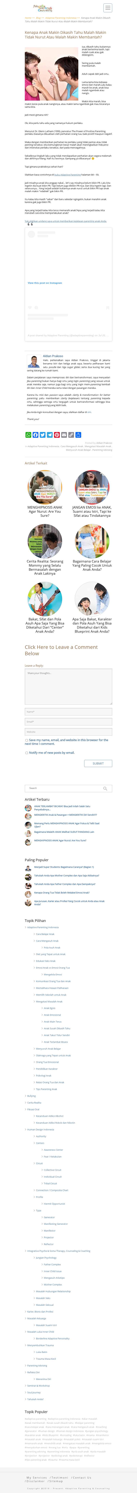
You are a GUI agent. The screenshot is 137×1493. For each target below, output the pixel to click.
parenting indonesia (59, 1451)
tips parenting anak (36, 1459)
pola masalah (99, 1451)
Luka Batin (41, 1352)
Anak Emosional (52, 1014)
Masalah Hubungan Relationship (53, 1291)
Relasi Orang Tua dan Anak (50, 1082)
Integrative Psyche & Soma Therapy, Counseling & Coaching (58, 1251)
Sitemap (56, 1481)
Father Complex (52, 1264)
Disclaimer (36, 1481)
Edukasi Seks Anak (45, 961)
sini (89, 412)
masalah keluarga (53, 1439)
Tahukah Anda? (35, 1399)
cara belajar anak (35, 1427)
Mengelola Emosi (53, 974)
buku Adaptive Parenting (67, 174)
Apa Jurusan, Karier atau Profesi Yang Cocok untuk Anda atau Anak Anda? (69, 903)
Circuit (39, 1163)
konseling (66, 1435)
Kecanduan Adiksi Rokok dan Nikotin (55, 1122)
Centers (40, 1143)
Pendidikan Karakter (47, 1068)
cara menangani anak (58, 1427)
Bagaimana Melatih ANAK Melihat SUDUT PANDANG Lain (64, 831)
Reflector (49, 1244)
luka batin (79, 1435)
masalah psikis (72, 1439)
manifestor (103, 1435)
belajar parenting (85, 1422)
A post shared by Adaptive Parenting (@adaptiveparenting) (61, 335)
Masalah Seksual (45, 1304)
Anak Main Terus (53, 1021)
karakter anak (33, 1435)
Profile (39, 1197)
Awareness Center (53, 1149)
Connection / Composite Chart (52, 1190)
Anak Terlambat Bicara (56, 1042)
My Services (37, 1477)
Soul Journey (34, 1392)
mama (91, 1435)
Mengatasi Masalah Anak (98, 446)
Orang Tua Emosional (47, 1062)
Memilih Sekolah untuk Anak (51, 994)
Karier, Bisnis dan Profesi (40, 1311)
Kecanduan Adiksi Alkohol (49, 1116)
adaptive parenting (36, 1418)
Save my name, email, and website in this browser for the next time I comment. (66, 742)
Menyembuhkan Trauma (40, 1345)
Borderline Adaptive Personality (53, 1338)
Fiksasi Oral (33, 1109)
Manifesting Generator (56, 1223)
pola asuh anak (81, 1451)
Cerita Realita (34, 1102)
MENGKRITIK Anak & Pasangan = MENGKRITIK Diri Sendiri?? (65, 814)
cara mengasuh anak (83, 1427)
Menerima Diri (43, 1379)
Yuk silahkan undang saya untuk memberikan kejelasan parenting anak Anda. (66, 221)
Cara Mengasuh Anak (72, 446)
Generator (49, 1217)
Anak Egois (49, 1008)
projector (45, 1455)
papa (73, 1447)
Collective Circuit (52, 1170)
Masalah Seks (43, 1298)
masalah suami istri (93, 1439)
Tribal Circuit (50, 1183)
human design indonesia (71, 1431)
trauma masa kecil (70, 1459)
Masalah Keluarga (36, 1318)
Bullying (31, 1095)
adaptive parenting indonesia (64, 1418)
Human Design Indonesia (40, 1129)
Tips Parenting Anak (46, 1089)
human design (47, 1431)
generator (31, 1431)
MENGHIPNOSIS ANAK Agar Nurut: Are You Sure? (60, 840)
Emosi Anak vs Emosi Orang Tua (53, 967)
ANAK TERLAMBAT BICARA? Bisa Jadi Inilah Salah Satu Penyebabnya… (62, 808)
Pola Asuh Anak (52, 947)
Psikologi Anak (43, 1075)
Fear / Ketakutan (53, 1156)
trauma (53, 1459)
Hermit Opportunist (54, 1203)
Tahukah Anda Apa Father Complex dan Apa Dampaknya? (64, 884)
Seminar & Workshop (38, 1385)
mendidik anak (53, 1443)
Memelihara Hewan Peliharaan (52, 988)
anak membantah (35, 1422)
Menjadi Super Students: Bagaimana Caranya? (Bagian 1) (64, 867)
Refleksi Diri (33, 1372)
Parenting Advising (102, 449)
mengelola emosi (102, 1443)
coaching (102, 1427)
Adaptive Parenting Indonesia (44, 446)
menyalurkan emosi (36, 1447)
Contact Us (82, 1477)
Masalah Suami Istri (46, 1325)
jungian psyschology (97, 1431)
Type (38, 1210)
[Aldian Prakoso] (35, 362)
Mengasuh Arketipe (54, 1277)
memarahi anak (34, 1443)
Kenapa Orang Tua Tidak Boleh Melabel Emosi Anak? (62, 892)
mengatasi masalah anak (77, 1443)
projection (31, 1455)
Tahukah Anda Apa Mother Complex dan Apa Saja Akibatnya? (66, 875)
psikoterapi (77, 1455)
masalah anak (33, 1439)
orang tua (55, 1447)
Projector (49, 1237)
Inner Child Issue (53, 1271)
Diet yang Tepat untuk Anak (50, 954)
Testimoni (60, 1477)
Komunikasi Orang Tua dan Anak (53, 981)
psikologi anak (60, 1455)
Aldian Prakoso (53, 356)
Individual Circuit (53, 1176)
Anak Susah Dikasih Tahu (57, 1028)
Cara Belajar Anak (45, 934)
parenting (84, 1447)
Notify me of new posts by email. (52, 753)
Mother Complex (53, 1284)
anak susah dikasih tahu (60, 1422)
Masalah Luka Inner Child (40, 1331)
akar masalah (90, 1418)
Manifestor (49, 1230)
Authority (41, 1136)
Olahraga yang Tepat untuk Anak (53, 1055)
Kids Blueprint (51, 1435)
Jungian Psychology (46, 1257)
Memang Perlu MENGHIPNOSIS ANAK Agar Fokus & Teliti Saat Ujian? (67, 825)
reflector (90, 1455)
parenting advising (36, 1451)
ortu (65, 1447)
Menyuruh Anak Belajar (78, 449)
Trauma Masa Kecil (46, 1358)
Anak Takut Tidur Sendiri (57, 1035)
